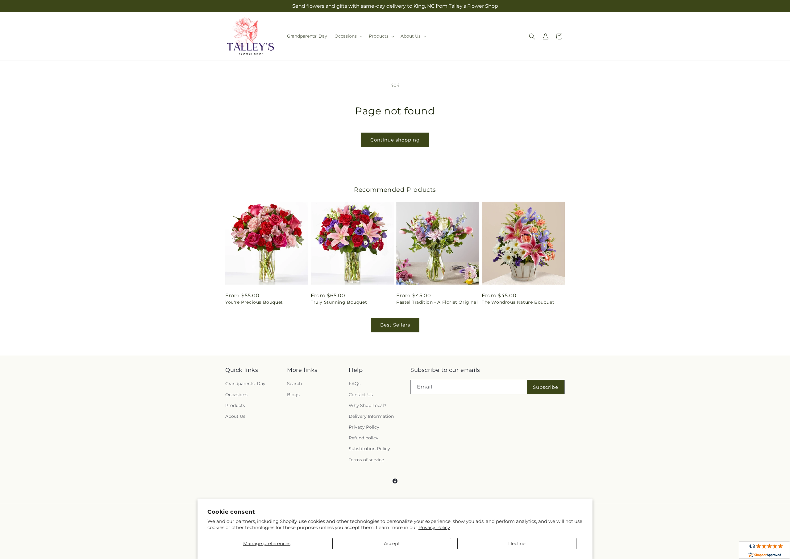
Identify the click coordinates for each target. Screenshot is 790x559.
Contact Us (361, 394)
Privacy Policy (434, 527)
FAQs (354, 383)
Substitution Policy (369, 448)
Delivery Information (371, 416)
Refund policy (363, 438)
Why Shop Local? (367, 405)
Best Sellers (395, 325)
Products (235, 405)
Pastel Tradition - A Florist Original (437, 302)
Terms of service (366, 459)
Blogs (293, 394)
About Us (235, 416)
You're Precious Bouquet (254, 302)
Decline (517, 543)
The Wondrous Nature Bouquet (518, 302)
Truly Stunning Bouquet (339, 302)
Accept (392, 543)
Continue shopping (395, 140)
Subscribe (545, 387)
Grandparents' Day (245, 383)
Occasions (236, 394)
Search (294, 383)
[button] (348, 36)
